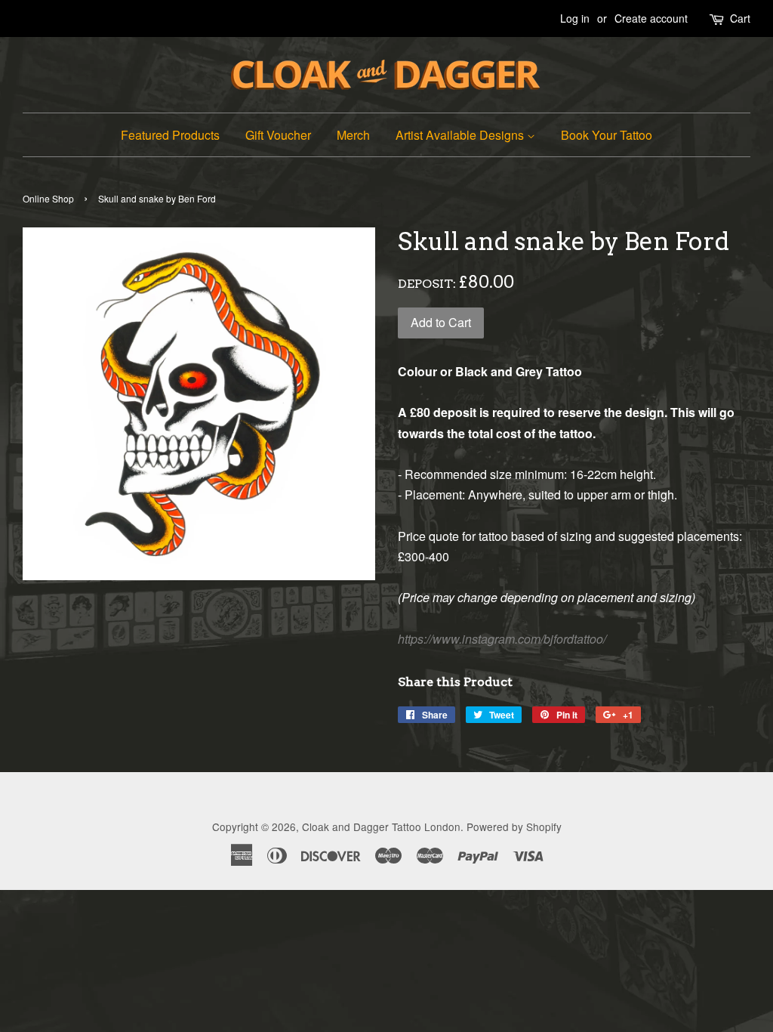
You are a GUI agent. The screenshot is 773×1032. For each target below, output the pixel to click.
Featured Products (170, 135)
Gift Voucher (278, 135)
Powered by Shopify (514, 826)
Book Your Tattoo (606, 135)
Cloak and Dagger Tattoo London (381, 826)
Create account (651, 18)
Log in (575, 18)
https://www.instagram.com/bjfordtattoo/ (502, 638)
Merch (353, 135)
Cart (740, 18)
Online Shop (48, 198)
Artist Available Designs (461, 135)
